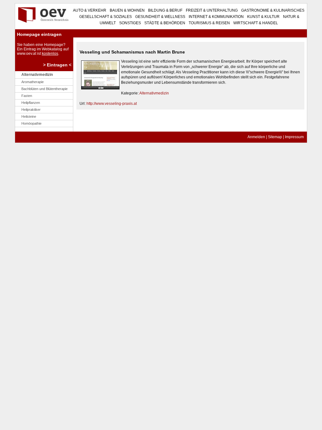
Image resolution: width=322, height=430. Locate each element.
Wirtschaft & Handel (255, 23)
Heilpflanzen (30, 103)
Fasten (26, 96)
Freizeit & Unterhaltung (211, 10)
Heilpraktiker (31, 109)
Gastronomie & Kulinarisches (272, 10)
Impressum (294, 137)
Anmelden (256, 137)
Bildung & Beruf (164, 10)
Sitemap (275, 137)
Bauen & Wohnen (127, 10)
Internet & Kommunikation (216, 16)
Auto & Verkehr (89, 10)
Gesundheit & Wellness (159, 16)
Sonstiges (129, 23)
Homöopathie (31, 123)
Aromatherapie (32, 82)
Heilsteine (28, 116)
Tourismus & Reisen (209, 23)
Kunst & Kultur (263, 16)
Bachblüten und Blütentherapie (44, 89)
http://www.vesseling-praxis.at (111, 103)
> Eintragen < (57, 64)
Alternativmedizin (154, 93)
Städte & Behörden (164, 23)
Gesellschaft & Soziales (105, 16)
